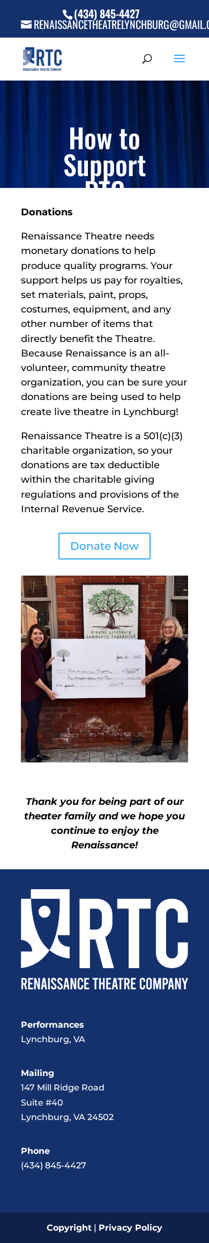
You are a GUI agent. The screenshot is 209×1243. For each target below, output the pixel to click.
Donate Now (104, 546)
